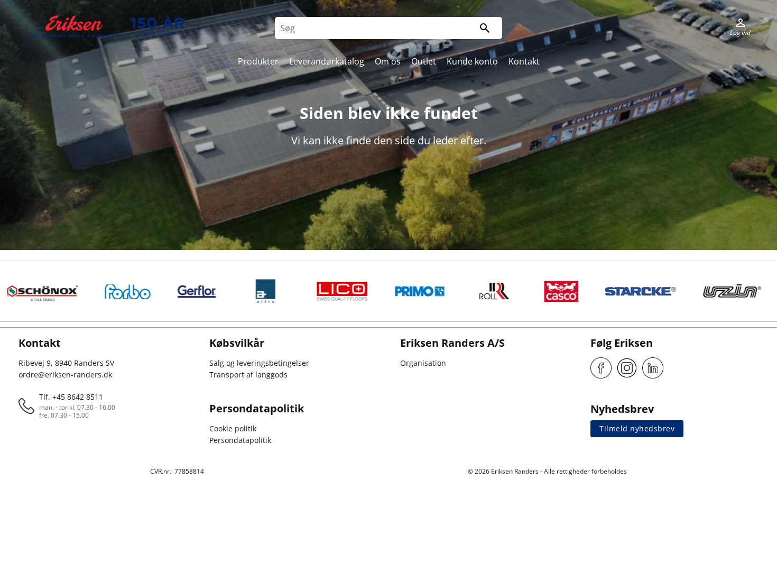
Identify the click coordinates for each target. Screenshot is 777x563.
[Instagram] (626, 368)
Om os (388, 61)
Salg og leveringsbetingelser (259, 363)
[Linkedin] (652, 368)
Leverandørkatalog (326, 61)
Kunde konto (472, 61)
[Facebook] (601, 368)
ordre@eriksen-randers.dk (65, 375)
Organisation (423, 363)
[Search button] (484, 28)
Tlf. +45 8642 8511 (71, 397)
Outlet (423, 61)
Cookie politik (232, 428)
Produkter (258, 61)
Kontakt (524, 61)
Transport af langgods (248, 375)
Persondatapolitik (240, 440)
